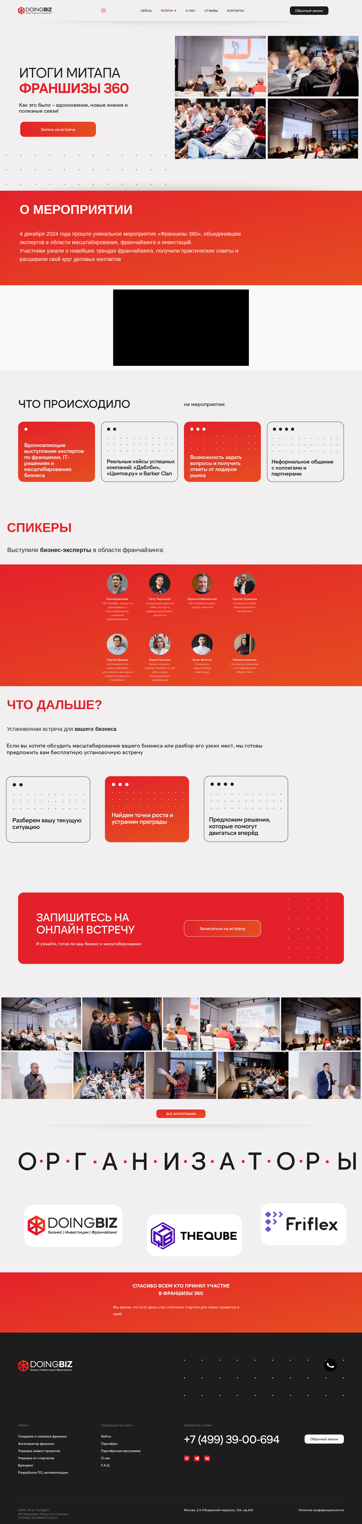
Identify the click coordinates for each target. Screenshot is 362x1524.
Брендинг (25, 1465)
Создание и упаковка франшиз (42, 1436)
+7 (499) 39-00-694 (231, 1439)
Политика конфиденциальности (321, 1510)
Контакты (235, 10)
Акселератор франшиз (36, 1443)
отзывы (211, 10)
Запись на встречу (58, 129)
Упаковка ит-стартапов (36, 1458)
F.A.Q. (105, 1465)
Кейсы (146, 10)
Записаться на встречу (222, 928)
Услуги (167, 10)
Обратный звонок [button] (309, 10)
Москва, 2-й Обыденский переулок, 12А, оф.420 (218, 1510)
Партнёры (109, 1443)
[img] (35, 10)
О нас (190, 10)
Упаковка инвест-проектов (39, 1451)
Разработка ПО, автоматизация (43, 1472)
